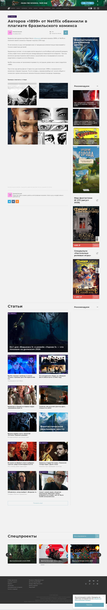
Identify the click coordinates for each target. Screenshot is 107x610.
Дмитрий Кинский (17, 31)
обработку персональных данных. (88, 599)
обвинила (37, 38)
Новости (13, 16)
